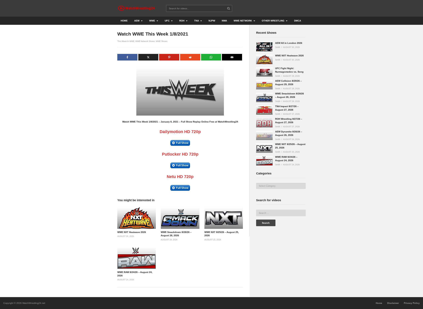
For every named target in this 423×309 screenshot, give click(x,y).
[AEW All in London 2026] (264, 47)
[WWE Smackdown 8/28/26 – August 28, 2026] (264, 97)
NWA (224, 20)
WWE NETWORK (243, 20)
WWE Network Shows (145, 41)
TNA (196, 20)
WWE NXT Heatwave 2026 (131, 232)
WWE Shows (161, 41)
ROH (182, 20)
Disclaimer (393, 303)
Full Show (182, 143)
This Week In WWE (125, 41)
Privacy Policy (412, 303)
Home (379, 303)
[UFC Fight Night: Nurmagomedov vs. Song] (264, 72)
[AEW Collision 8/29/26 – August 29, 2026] (264, 84)
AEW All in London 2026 (288, 43)
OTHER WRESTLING (273, 20)
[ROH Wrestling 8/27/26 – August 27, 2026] (264, 122)
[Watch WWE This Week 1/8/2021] (136, 218)
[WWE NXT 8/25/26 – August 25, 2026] (264, 148)
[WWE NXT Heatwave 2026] (264, 59)
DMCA (297, 20)
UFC (167, 20)
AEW (137, 20)
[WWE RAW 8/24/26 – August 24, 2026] (264, 160)
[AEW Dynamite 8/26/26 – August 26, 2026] (264, 135)
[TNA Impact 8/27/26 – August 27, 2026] (264, 110)
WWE (152, 20)
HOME (124, 20)
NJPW (212, 20)
